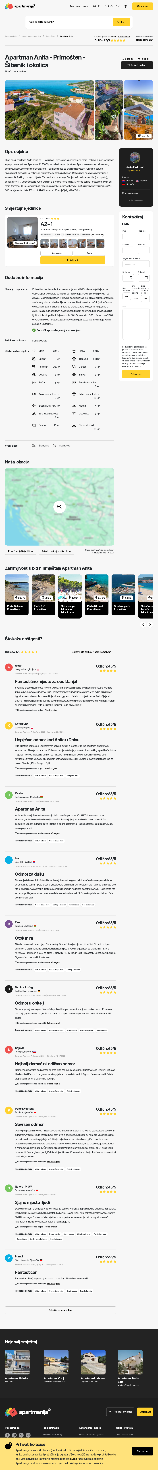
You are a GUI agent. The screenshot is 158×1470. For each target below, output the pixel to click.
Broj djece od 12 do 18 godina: (145, 289)
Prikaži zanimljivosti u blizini (56, 551)
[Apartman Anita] (49, 110)
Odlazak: (142, 272)
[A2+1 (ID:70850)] (44, 243)
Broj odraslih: (126, 289)
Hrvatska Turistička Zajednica (91, 1434)
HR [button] (98, 6)
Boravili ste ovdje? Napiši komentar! (91, 651)
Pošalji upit (72, 260)
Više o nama (135, 200)
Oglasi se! (142, 6)
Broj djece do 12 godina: (136, 289)
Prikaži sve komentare (61, 1310)
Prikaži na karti (139, 65)
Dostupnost (56, 253)
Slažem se (142, 1451)
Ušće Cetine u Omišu (124, 1434)
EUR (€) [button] (108, 6)
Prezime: (142, 231)
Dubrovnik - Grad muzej (52, 1434)
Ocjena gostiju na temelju (112, 38)
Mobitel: (141, 244)
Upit (124, 306)
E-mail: (126, 244)
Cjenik (89, 253)
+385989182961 (131, 193)
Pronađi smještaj (122, 1411)
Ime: (124, 231)
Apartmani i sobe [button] (79, 6)
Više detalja (97, 235)
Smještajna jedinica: (131, 258)
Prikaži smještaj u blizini (20, 551)
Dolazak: (126, 272)
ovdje (112, 1454)
